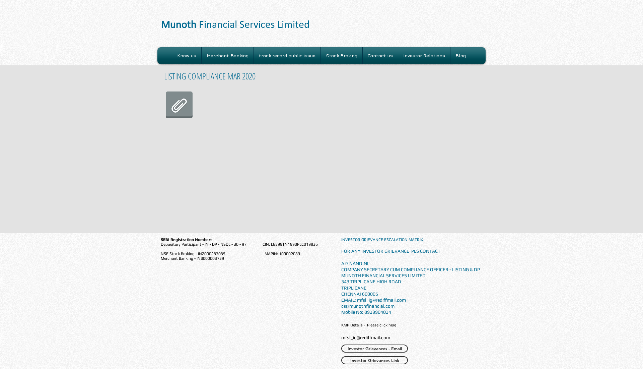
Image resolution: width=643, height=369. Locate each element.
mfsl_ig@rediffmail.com (381, 300)
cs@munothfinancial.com (368, 306)
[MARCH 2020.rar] (179, 105)
